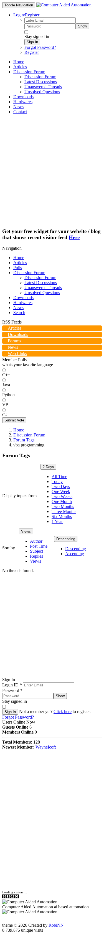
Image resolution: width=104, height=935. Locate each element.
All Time (59, 476)
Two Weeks (62, 496)
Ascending (74, 553)
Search (19, 312)
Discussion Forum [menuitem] (40, 76)
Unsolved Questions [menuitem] (42, 91)
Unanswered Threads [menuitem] (43, 86)
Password (12, 690)
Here (74, 237)
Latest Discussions (40, 282)
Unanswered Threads (43, 287)
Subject (36, 551)
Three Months (64, 511)
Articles (20, 262)
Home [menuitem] (18, 61)
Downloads (23, 297)
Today (57, 481)
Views (26, 531)
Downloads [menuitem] (23, 96)
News (18, 307)
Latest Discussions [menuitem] (40, 81)
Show (82, 26)
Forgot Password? (40, 47)
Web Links (17, 353)
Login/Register (26, 14)
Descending (65, 539)
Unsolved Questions (42, 292)
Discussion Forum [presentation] (29, 71)
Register (31, 52)
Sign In (32, 42)
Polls (17, 267)
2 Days (48, 467)
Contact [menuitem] (20, 111)
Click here (63, 711)
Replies (36, 556)
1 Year (57, 521)
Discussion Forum (29, 272)
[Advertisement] (52, 171)
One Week (61, 491)
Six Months (62, 516)
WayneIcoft (45, 747)
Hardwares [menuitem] (22, 101)
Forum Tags (23, 440)
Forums (14, 340)
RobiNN (56, 925)
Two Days (61, 486)
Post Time (38, 546)
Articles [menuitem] (20, 66)
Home (18, 257)
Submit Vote (14, 420)
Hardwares (22, 302)
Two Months (63, 506)
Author (36, 541)
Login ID (12, 685)
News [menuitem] (18, 106)
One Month (62, 501)
